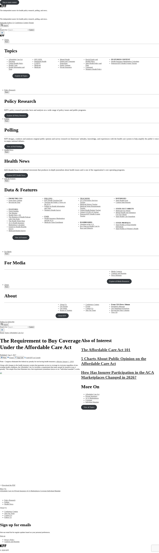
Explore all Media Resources (119, 281)
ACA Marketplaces (33, 491)
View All (114, 312)
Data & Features (9, 179)
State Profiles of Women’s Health (127, 229)
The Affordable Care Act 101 (105, 350)
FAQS (46, 216)
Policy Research (9, 90)
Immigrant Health (40, 61)
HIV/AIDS (38, 59)
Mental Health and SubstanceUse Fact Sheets (126, 213)
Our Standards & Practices (120, 308)
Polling (6, 119)
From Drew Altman (15, 200)
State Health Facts (122, 200)
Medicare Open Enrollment (53, 222)
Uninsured (89, 67)
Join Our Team (91, 310)
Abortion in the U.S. (87, 224)
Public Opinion (65, 65)
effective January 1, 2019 (65, 361)
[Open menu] (1, 28)
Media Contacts (116, 271)
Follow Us (10, 23)
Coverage (43, 491)
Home (2, 333)
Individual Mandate (53, 491)
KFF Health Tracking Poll (53, 200)
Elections (12, 61)
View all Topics (89, 407)
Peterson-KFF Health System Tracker (124, 63)
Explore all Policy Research (16, 115)
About (6, 285)
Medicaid (37, 65)
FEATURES (13, 209)
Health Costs (13, 65)
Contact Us (89, 308)
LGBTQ (37, 63)
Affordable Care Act (16, 59)
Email (11, 358)
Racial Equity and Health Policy (92, 60)
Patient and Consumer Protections (67, 62)
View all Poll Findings (14, 146)
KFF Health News (11, 170)
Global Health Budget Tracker (90, 210)
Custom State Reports (123, 202)
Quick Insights (14, 211)
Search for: (4, 30)
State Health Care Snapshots (125, 216)
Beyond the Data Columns (120, 310)
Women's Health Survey (52, 210)
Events (88, 306)
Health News (8, 150)
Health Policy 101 (15, 215)
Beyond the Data (14, 202)
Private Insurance (66, 67)
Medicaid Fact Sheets (123, 211)
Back (6, 42)
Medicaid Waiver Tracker (88, 204)
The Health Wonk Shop (17, 221)
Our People (64, 306)
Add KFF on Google (33, 358)
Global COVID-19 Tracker (89, 212)
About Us (63, 304)
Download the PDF (8, 485)
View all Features (21, 237)
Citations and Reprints (118, 273)
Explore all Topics (21, 76)
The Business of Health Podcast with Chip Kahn (19, 218)
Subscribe (3, 23)
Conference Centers (21, 23)
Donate (31, 23)
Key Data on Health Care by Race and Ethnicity (90, 227)
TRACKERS (85, 198)
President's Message (118, 306)
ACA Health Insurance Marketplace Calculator (17, 224)
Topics (6, 40)
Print (4, 358)
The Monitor (13, 213)
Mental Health (65, 59)
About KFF (62, 316)
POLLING (48, 198)
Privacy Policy (9, 540)
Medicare (37, 67)
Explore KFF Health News (16, 175)
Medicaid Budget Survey (17, 231)
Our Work (63, 308)
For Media (7, 252)
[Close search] (2, 33)
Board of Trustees (66, 310)
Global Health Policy (16, 63)
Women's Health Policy (94, 69)
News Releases (116, 275)
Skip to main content (9, 2)
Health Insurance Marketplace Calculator (125, 61)
